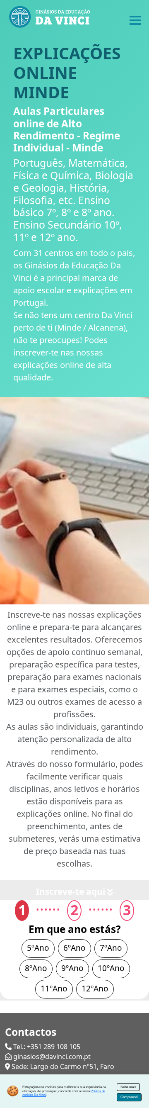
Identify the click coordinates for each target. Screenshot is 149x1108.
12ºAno (95, 988)
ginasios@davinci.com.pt (52, 1056)
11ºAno (54, 988)
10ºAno (111, 968)
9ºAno (72, 968)
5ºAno (38, 947)
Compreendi (129, 1097)
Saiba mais (128, 1087)
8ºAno (36, 968)
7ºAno (111, 947)
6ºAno (74, 947)
